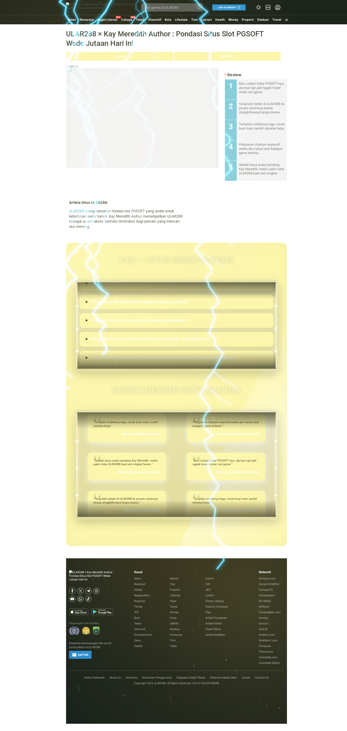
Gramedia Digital (269, 662)
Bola (168, 19)
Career (246, 677)
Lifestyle (181, 19)
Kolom (209, 578)
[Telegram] (88, 591)
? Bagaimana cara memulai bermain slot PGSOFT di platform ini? (149, 339)
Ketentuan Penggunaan (157, 677)
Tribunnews (266, 651)
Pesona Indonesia (216, 606)
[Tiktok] (88, 599)
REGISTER (227, 56)
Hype (173, 601)
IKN (136, 612)
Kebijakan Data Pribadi (191, 677)
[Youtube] (72, 599)
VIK (207, 584)
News (72, 19)
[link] (268, 7)
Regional (139, 601)
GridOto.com (267, 634)
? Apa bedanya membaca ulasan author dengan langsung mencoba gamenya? (162, 357)
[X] (80, 591)
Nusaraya (87, 19)
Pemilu (138, 606)
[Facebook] (72, 591)
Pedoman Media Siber (223, 677)
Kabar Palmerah (94, 677)
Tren (194, 19)
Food (173, 617)
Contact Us (262, 677)
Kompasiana (267, 595)
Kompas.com (267, 578)
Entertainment (143, 634)
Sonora (263, 623)
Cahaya (126, 19)
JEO (208, 589)
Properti (248, 19)
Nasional (139, 584)
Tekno (140, 19)
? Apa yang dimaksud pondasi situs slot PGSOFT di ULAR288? (148, 283)
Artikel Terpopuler (216, 617)
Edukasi (263, 19)
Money (233, 19)
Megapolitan (142, 595)
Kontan (263, 617)
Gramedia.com (268, 657)
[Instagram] (96, 591)
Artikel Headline (215, 634)
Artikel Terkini (213, 623)
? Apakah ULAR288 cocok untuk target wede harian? (138, 320)
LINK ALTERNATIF (227, 7)
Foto (173, 640)
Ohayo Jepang (214, 601)
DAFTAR (83, 654)
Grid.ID (263, 629)
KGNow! (264, 606)
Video (173, 646)
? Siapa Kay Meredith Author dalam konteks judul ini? (139, 302)
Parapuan (176, 634)
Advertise (131, 677)
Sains (137, 640)
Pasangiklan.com (270, 612)
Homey (174, 612)
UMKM (174, 623)
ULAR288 (72, 66)
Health (220, 19)
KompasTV (266, 589)
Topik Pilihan (213, 629)
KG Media (265, 601)
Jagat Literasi (107, 19)
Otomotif (154, 19)
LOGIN (120, 56)
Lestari (206, 21)
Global (138, 589)
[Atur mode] (258, 7)
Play (208, 612)
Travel (276, 19)
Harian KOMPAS (269, 584)
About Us (115, 677)
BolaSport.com (268, 640)
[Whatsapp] (80, 599)
